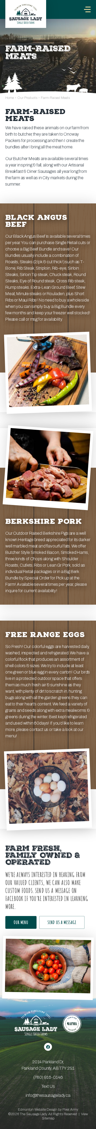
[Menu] (87, 9)
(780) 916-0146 (48, 1077)
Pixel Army (70, 1109)
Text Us (48, 1086)
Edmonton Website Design (37, 1109)
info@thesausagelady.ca (48, 1095)
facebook (48, 1047)
